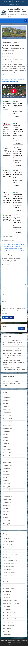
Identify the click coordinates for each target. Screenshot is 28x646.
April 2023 (6, 517)
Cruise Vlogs (6, 594)
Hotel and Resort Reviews (10, 600)
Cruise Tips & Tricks (8, 585)
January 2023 (7, 527)
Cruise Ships (6, 578)
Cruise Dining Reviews (9, 545)
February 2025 (7, 450)
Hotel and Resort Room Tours (11, 603)
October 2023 (7, 499)
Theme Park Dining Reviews (11, 613)
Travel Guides (7, 628)
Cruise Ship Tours (8, 575)
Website (4, 301)
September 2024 (7, 465)
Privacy (17, 4)
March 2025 (6, 446)
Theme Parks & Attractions (10, 619)
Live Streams (6, 606)
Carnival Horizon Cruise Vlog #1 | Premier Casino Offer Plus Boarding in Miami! (13, 362)
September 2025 (7, 428)
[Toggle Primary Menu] (25, 20)
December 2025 (7, 419)
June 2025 (6, 437)
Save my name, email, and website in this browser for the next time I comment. (13, 311)
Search (5, 326)
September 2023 (7, 502)
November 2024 (7, 459)
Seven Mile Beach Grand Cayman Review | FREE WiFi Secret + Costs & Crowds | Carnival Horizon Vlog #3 (13, 343)
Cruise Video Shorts (8, 588)
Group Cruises (7, 597)
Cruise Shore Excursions (10, 582)
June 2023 (6, 511)
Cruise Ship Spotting (9, 572)
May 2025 (5, 440)
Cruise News (6, 551)
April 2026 (6, 406)
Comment (5, 265)
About (10, 1)
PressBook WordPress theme (17, 644)
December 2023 (7, 493)
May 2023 (6, 514)
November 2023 (7, 496)
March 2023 (6, 521)
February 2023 (7, 524)
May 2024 (6, 477)
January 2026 (7, 416)
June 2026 (6, 400)
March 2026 (6, 409)
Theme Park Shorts (8, 616)
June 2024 (6, 474)
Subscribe (11, 4)
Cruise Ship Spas (8, 569)
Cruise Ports (6, 557)
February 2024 (7, 487)
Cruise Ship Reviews (9, 566)
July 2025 (5, 434)
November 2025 (7, 422)
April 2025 (6, 443)
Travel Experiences (8, 625)
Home (5, 1)
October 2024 (7, 462)
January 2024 (7, 490)
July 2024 (6, 471)
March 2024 (6, 483)
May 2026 (5, 403)
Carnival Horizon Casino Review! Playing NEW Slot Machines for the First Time (12, 355)
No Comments (7, 56)
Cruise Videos (7, 591)
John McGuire (16, 53)
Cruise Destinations (9, 240)
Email (4, 294)
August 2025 (6, 431)
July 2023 (6, 508)
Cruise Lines (6, 548)
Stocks (22, 1)
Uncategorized (7, 634)
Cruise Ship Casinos (8, 563)
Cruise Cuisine (7, 538)
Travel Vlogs (6, 631)
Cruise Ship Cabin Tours (10, 560)
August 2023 (6, 505)
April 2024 (6, 480)
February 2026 (7, 412)
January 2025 (7, 453)
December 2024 (7, 456)
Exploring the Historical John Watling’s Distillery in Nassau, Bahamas (13, 383)
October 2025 (7, 425)
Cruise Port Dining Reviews (10, 554)
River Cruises (7, 609)
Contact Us (16, 1)
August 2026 (6, 397)
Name (4, 288)
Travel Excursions (8, 622)
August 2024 (6, 468)
